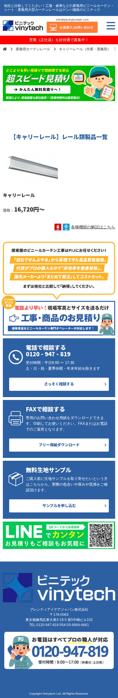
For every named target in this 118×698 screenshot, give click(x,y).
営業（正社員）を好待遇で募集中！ (59, 40)
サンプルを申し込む (59, 505)
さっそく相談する (59, 384)
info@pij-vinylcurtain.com (72, 19)
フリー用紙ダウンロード (59, 444)
